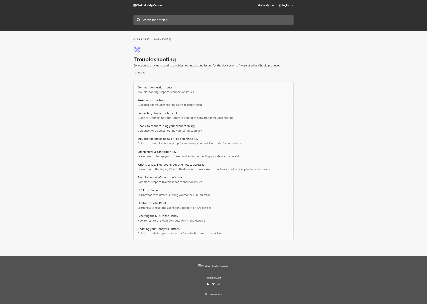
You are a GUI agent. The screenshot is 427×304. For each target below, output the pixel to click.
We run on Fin (215, 294)
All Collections (141, 38)
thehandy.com (266, 5)
